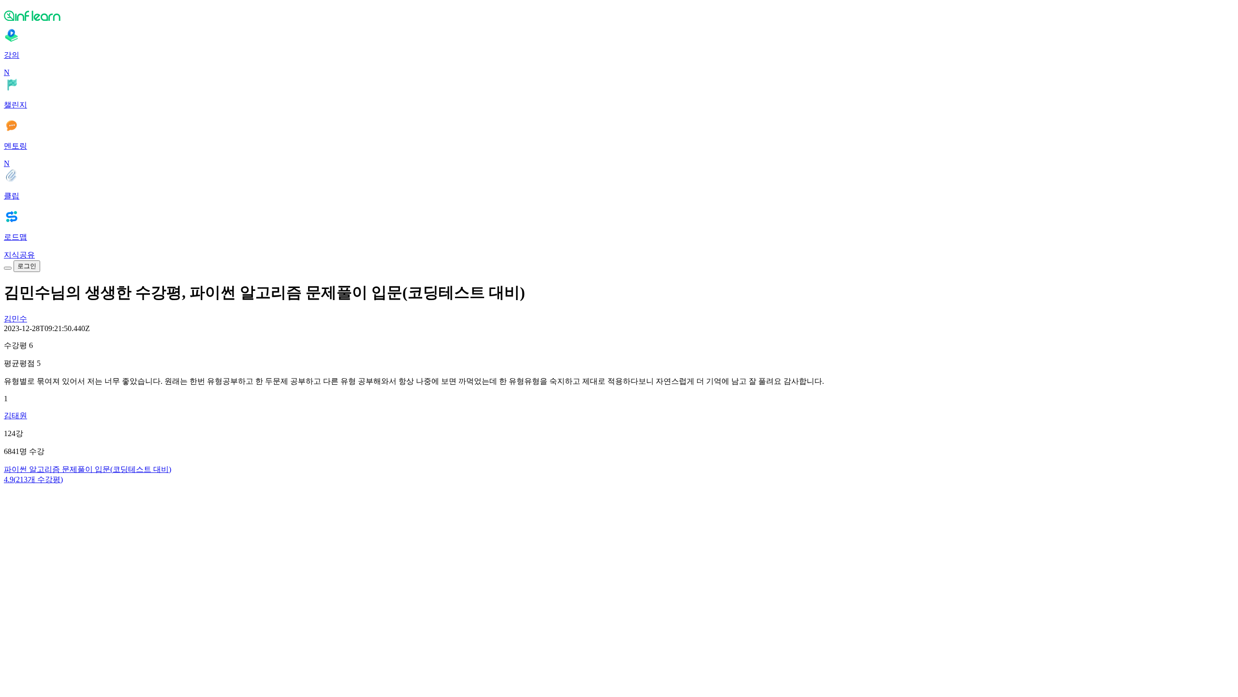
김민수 (15, 319)
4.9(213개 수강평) (33, 479)
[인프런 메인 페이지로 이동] (619, 15)
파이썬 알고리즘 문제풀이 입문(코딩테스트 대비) (87, 469)
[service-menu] (8, 268)
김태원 (15, 415)
